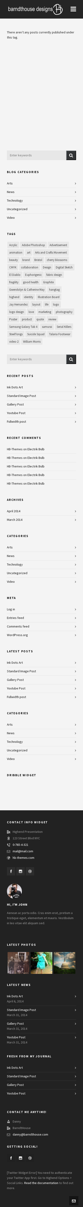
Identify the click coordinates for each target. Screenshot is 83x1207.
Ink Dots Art (15, 387)
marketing (45, 312)
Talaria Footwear (59, 334)
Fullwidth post (16, 422)
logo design (16, 312)
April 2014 (13, 511)
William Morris (32, 341)
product (27, 319)
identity (28, 297)
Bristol (38, 260)
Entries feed (15, 618)
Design (47, 267)
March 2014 (14, 520)
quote (40, 319)
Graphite (48, 282)
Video (11, 218)
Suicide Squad (35, 334)
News (11, 192)
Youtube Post (16, 413)
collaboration (29, 267)
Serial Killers (64, 326)
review (52, 319)
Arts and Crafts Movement (51, 252)
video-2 (13, 341)
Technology (15, 201)
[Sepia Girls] (18, 963)
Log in (11, 609)
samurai (47, 326)
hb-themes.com (23, 858)
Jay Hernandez (18, 304)
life (46, 304)
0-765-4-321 (20, 845)
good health (31, 282)
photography (64, 312)
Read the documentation (41, 1183)
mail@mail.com (23, 851)
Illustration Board (48, 297)
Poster (13, 319)
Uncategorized (17, 209)
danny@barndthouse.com (30, 1134)
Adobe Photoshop (33, 245)
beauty (13, 260)
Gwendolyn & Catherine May (26, 289)
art (28, 252)
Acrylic (13, 245)
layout (36, 304)
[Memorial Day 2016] (64, 963)
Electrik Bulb (35, 449)
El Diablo (15, 275)
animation (15, 252)
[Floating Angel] (41, 963)
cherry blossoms (57, 260)
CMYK (12, 267)
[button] (71, 155)
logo (56, 304)
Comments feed (18, 626)
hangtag (54, 289)
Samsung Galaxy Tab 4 (23, 326)
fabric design (54, 275)
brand (26, 260)
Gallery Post (15, 404)
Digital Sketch (64, 267)
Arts (10, 183)
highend (14, 297)
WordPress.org (17, 635)
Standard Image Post (21, 396)
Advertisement (58, 245)
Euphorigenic (33, 275)
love (31, 312)
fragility (13, 282)
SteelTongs (16, 334)
